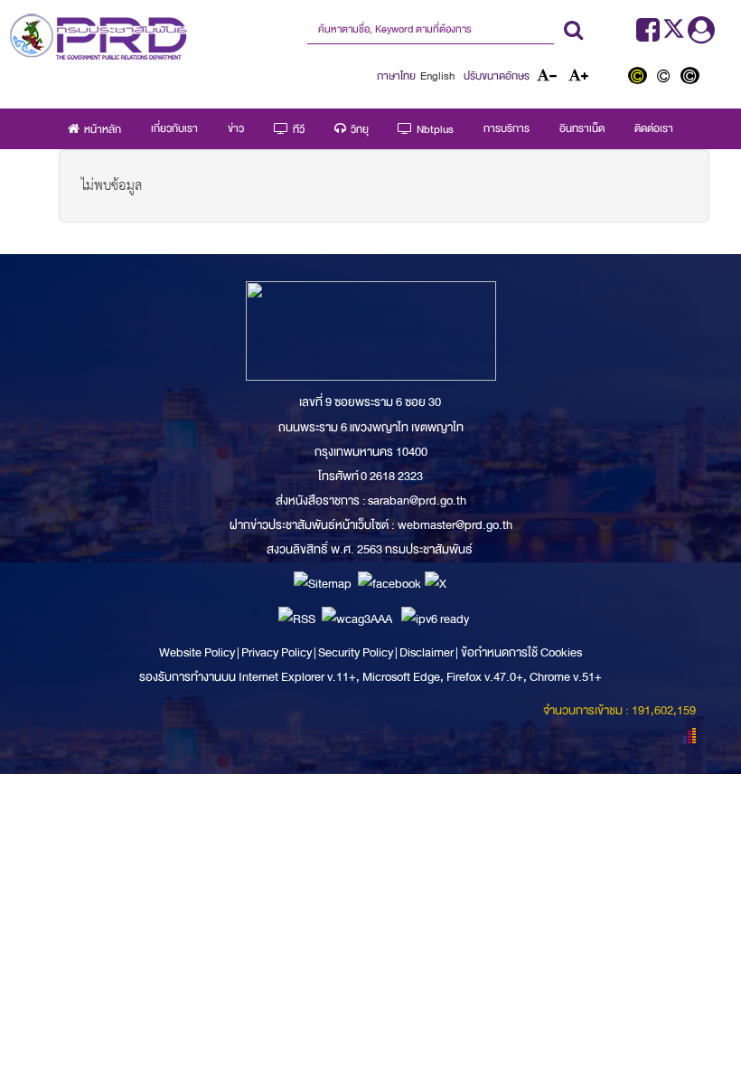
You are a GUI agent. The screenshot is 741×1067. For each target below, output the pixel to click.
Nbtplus (435, 129)
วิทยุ (360, 129)
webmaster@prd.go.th (455, 525)
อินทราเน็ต (582, 128)
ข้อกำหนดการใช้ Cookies (521, 652)
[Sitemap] (323, 582)
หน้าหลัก (102, 129)
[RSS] (296, 618)
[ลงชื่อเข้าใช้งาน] (701, 36)
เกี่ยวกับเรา (174, 128)
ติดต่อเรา (653, 128)
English (437, 76)
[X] (435, 582)
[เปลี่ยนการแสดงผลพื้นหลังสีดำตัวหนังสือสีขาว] (692, 78)
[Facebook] (648, 36)
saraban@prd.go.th (417, 500)
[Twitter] (675, 36)
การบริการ (506, 128)
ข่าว (236, 128)
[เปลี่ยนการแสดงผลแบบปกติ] (667, 78)
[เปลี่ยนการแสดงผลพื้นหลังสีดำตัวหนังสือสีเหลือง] (641, 78)
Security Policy (355, 652)
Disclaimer (427, 652)
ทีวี (299, 129)
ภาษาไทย (396, 76)
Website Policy (198, 652)
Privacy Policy (276, 652)
